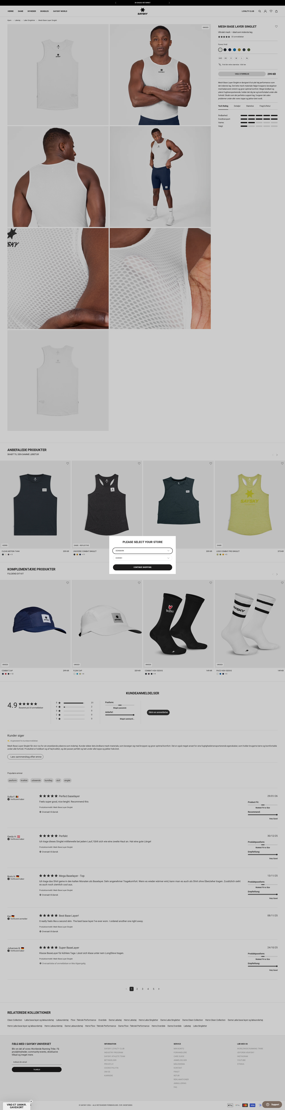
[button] (16, 1106)
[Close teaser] (31, 1101)
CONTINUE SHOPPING (142, 567)
